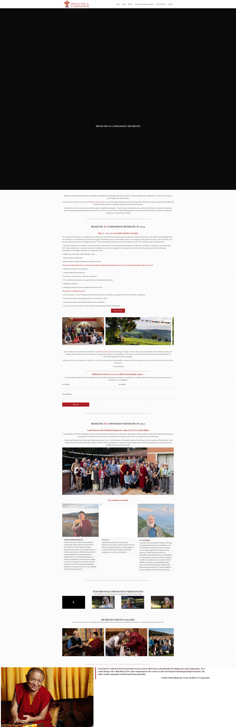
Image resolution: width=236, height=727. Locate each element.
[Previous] (66, 331)
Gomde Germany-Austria (104, 352)
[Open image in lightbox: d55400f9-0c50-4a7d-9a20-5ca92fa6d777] (102, 343)
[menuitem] (118, 4)
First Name (66, 384)
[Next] (169, 331)
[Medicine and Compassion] (76, 4)
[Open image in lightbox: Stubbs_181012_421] (102, 654)
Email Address (67, 394)
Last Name (122, 384)
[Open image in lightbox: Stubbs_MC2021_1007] (145, 654)
